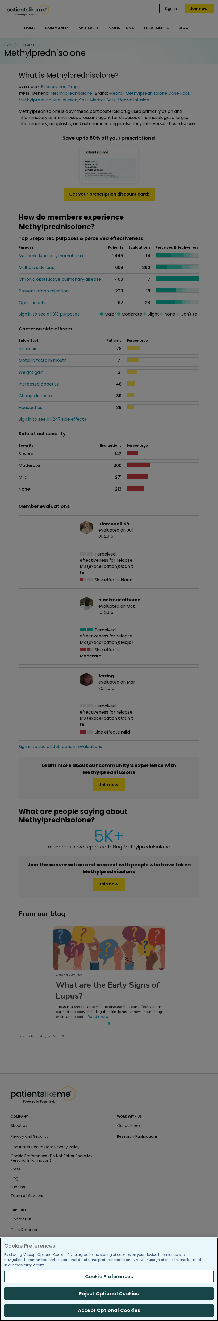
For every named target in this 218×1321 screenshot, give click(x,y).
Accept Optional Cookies (109, 1310)
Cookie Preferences (109, 1276)
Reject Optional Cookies (109, 1293)
